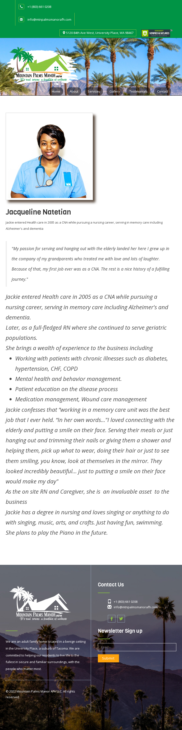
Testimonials (138, 91)
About (74, 91)
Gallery (114, 91)
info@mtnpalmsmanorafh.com (49, 19)
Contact (162, 91)
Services (94, 91)
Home (56, 91)
